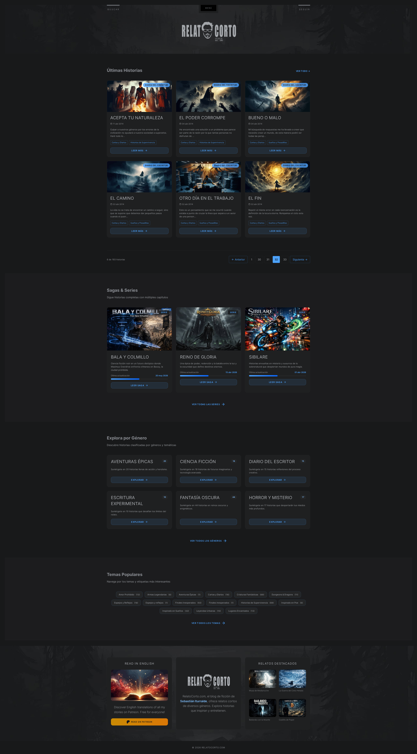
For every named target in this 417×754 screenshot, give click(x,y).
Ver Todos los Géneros (206, 540)
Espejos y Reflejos (126, 602)
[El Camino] (139, 176)
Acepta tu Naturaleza (136, 117)
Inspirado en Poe (292, 602)
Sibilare (258, 356)
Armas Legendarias (159, 594)
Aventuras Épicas (132, 461)
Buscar (114, 9)
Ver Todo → (303, 71)
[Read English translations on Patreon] (139, 685)
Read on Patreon (141, 722)
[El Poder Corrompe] (208, 96)
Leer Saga (137, 385)
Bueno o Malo (264, 117)
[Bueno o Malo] (277, 96)
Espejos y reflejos (157, 602)
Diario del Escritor (272, 461)
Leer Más (137, 150)
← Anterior (238, 259)
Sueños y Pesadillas (278, 142)
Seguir (304, 9)
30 (259, 259)
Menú (208, 8)
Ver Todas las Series (206, 404)
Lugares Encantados (241, 611)
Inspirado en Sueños (175, 611)
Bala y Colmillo (130, 356)
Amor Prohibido (129, 594)
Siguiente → (300, 259)
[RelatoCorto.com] (208, 682)
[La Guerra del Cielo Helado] (292, 679)
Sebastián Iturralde (193, 701)
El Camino (122, 198)
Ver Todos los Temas (206, 623)
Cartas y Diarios (119, 142)
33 (285, 259)
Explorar (137, 480)
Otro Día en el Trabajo (206, 198)
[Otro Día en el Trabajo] (208, 176)
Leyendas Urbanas (208, 611)
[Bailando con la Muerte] (262, 708)
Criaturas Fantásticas (250, 594)
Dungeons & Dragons (285, 594)
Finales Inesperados (188, 602)
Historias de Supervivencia (142, 142)
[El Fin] (277, 176)
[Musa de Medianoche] (262, 679)
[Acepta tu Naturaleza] (139, 96)
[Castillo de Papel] (292, 708)
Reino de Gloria (198, 356)
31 (267, 259)
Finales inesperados (221, 602)
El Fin (254, 198)
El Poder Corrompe (202, 117)
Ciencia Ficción (198, 461)
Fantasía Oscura (200, 497)
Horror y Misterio (270, 497)
